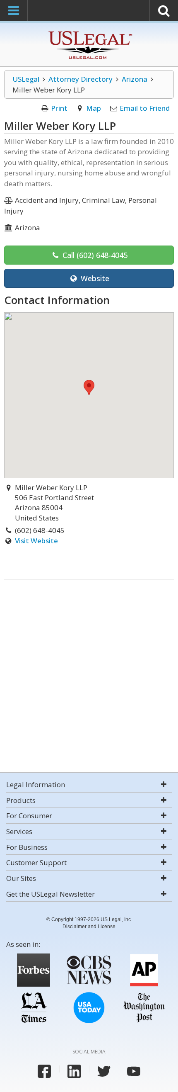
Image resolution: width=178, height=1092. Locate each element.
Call (93, 255)
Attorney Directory (80, 79)
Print (59, 108)
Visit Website (36, 540)
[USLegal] (89, 32)
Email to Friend (145, 108)
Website (94, 278)
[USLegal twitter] (104, 1071)
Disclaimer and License (89, 926)
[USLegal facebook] (44, 1071)
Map (93, 108)
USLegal (25, 79)
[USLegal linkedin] (74, 1071)
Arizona (134, 79)
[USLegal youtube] (133, 1071)
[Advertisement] (89, 677)
